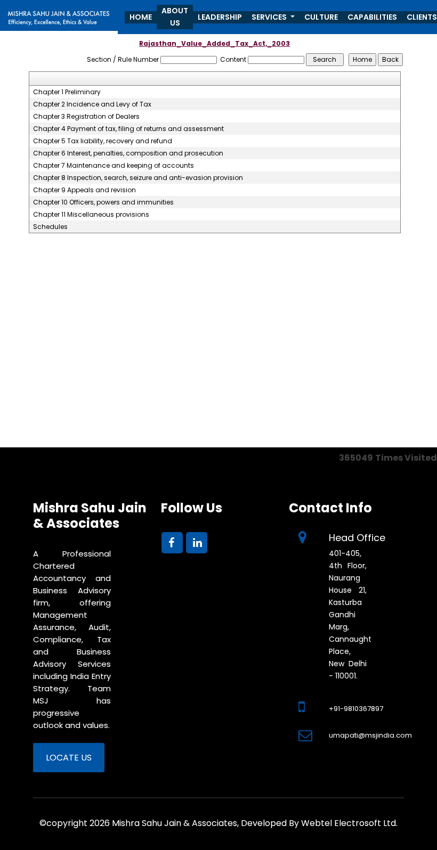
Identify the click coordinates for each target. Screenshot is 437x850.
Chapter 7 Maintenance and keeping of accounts (113, 165)
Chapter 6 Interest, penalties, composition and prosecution (128, 153)
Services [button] (270, 17)
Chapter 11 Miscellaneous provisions (91, 214)
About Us (174, 16)
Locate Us (69, 757)
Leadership (220, 17)
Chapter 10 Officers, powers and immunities (103, 202)
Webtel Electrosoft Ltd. (349, 823)
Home (141, 17)
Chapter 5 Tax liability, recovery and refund (102, 141)
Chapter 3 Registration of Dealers (86, 116)
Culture (321, 17)
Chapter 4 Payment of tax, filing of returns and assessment (128, 129)
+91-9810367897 (356, 709)
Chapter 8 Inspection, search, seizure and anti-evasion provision (138, 178)
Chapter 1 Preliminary (67, 92)
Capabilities (372, 17)
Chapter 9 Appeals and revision (84, 190)
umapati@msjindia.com (370, 735)
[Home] (58, 14)
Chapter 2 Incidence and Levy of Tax (92, 104)
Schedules (50, 227)
